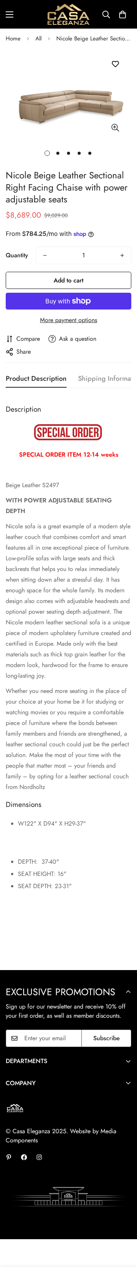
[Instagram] (39, 1157)
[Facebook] (24, 1157)
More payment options (68, 320)
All (38, 38)
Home (13, 38)
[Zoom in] (115, 127)
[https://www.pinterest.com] (9, 1157)
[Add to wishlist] (115, 64)
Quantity (17, 255)
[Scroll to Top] (123, 1226)
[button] (122, 14)
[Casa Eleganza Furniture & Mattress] (68, 14)
